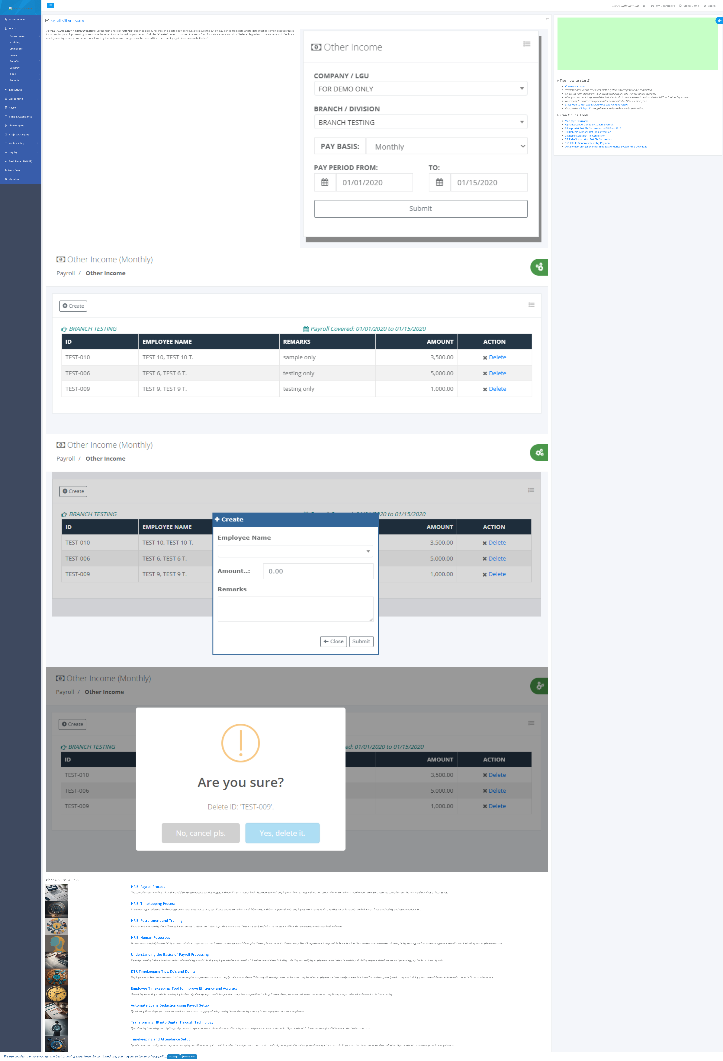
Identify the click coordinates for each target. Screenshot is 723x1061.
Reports (14, 80)
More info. (189, 1056)
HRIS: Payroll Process (148, 886)
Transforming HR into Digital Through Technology (172, 1022)
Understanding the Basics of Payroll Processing (170, 954)
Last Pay (15, 67)
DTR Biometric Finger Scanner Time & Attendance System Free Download (606, 146)
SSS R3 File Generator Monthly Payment (587, 143)
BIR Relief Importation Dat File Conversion (588, 139)
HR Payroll (584, 108)
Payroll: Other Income (67, 20)
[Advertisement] (638, 44)
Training (15, 42)
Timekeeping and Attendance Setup (161, 1039)
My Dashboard (665, 6)
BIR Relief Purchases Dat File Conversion (588, 132)
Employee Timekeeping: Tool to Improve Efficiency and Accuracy (184, 988)
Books (711, 6)
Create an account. (575, 86)
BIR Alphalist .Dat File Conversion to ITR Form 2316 (593, 128)
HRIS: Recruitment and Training (157, 920)
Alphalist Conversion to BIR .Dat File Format (589, 124)
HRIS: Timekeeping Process (153, 903)
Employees (16, 48)
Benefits (14, 61)
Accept (174, 1056)
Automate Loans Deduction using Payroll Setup (170, 1005)
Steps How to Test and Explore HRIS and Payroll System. (596, 104)
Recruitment (17, 36)
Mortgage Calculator (576, 121)
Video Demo (691, 6)
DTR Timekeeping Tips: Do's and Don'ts (163, 971)
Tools (13, 74)
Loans (13, 55)
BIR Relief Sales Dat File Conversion (585, 135)
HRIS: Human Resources (150, 937)
